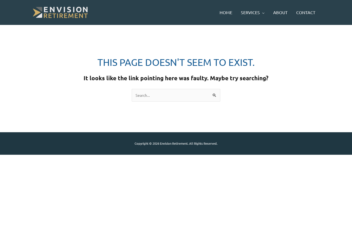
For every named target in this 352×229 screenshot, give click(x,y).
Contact (305, 12)
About (280, 12)
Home (226, 12)
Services (250, 12)
